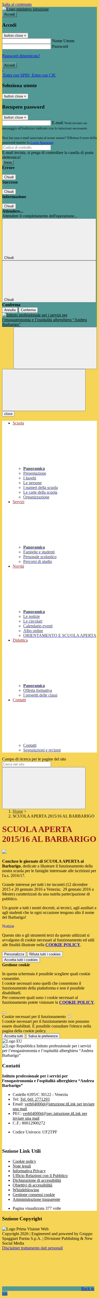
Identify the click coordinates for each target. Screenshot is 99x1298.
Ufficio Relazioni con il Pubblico (40, 1175)
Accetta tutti (21, 960)
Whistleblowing (26, 1190)
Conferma (28, 310)
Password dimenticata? (21, 56)
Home (18, 811)
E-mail (57, 122)
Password (60, 46)
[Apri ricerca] (55, 348)
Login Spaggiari (42, 142)
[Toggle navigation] (44, 390)
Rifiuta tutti (45, 954)
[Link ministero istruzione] (25, 9)
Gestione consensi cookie (34, 1194)
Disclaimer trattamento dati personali (32, 1248)
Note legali (22, 1166)
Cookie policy (24, 1161)
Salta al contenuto (17, 4)
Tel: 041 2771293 (35, 1099)
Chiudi (9, 177)
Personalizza (14, 954)
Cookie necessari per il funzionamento (34, 1016)
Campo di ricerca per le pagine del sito (34, 759)
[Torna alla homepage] (49, 320)
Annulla (10, 310)
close (8, 414)
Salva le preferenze (43, 1036)
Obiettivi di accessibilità (32, 1185)
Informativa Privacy (29, 1171)
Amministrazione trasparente (36, 1199)
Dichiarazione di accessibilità (37, 1180)
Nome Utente (63, 41)
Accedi (9, 14)
